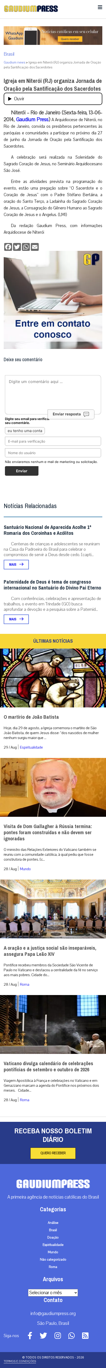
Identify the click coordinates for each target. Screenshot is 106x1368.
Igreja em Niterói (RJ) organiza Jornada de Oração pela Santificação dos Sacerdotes (53, 85)
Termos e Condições (20, 1361)
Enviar (21, 471)
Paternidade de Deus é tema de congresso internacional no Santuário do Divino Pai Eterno (52, 584)
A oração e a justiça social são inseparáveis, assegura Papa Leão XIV (50, 951)
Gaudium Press (32, 119)
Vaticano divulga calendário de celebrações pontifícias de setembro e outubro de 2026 (48, 1067)
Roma (24, 984)
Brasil (9, 54)
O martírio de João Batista (31, 717)
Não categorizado (53, 1259)
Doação (53, 1237)
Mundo (25, 869)
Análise (53, 1223)
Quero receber (53, 1153)
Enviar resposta (67, 414)
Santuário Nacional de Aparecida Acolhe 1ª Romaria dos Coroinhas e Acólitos (47, 530)
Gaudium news (14, 62)
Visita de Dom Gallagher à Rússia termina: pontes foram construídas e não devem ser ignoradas (48, 832)
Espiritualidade (31, 747)
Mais (13, 565)
